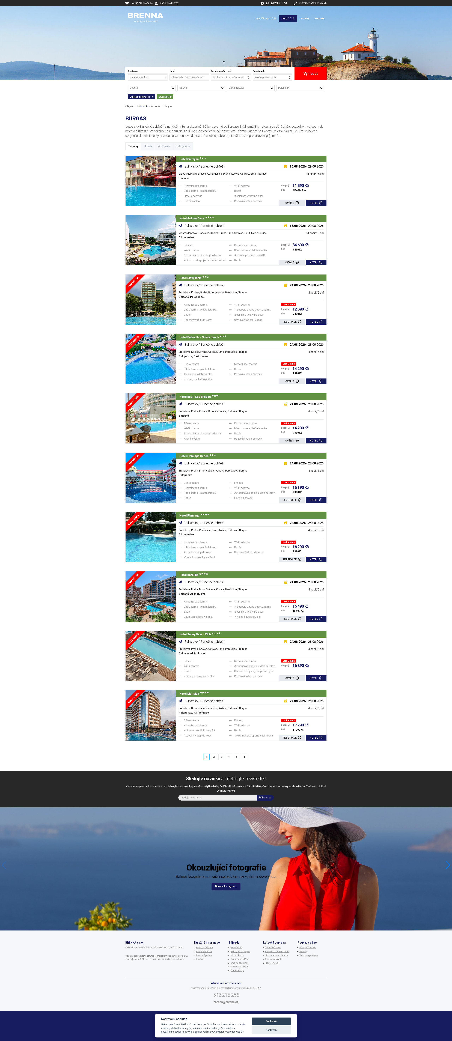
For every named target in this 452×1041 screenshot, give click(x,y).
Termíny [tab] (133, 146)
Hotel (172, 71)
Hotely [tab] (148, 146)
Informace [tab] (163, 146)
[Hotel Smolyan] (151, 181)
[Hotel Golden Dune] (151, 240)
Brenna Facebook (226, 886)
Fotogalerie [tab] (183, 146)
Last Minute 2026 (265, 18)
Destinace (133, 71)
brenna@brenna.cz (226, 1002)
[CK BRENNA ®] (145, 10)
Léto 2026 (288, 18)
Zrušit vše (164, 97)
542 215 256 (226, 995)
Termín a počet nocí (221, 71)
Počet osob (258, 71)
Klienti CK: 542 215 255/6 (313, 3)
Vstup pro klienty (169, 3)
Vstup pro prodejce (142, 3)
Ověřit (290, 203)
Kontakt (319, 18)
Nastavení (271, 1029)
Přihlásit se (265, 797)
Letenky (304, 18)
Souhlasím (271, 1021)
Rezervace (290, 321)
